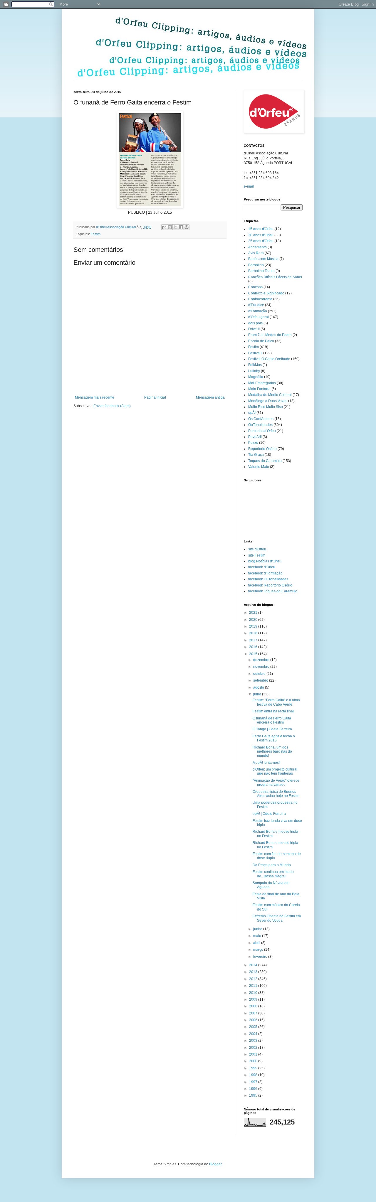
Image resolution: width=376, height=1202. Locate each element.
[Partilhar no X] (175, 227)
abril (257, 943)
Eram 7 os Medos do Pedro (270, 335)
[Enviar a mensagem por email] (164, 227)
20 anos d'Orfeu (260, 235)
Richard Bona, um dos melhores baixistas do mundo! (272, 751)
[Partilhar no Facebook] (181, 227)
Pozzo (253, 443)
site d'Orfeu (257, 549)
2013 (253, 972)
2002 (253, 1048)
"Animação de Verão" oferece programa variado (276, 782)
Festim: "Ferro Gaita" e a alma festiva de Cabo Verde (276, 702)
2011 (253, 986)
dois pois (255, 323)
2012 (253, 979)
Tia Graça (256, 455)
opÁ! (252, 413)
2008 (253, 1006)
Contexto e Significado (266, 293)
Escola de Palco (261, 341)
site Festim (256, 555)
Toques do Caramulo (265, 461)
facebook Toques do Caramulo (272, 591)
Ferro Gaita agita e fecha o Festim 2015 (274, 738)
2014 (253, 965)
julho (257, 694)
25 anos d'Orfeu (260, 241)
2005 (253, 1027)
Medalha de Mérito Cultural (270, 395)
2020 (253, 620)
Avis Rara (256, 253)
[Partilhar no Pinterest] (186, 227)
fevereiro (260, 957)
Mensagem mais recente (94, 397)
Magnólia (255, 377)
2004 (253, 1034)
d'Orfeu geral (258, 317)
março (258, 950)
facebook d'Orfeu (261, 567)
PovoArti (255, 437)
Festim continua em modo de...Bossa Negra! (273, 874)
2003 (253, 1041)
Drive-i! (254, 329)
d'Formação (257, 311)
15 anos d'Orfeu (260, 229)
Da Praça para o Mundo (272, 865)
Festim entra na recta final (273, 711)
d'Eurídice (256, 305)
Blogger (215, 1164)
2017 (253, 640)
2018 (253, 633)
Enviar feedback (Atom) (112, 406)
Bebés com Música (263, 259)
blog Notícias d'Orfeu (264, 561)
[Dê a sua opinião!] (170, 227)
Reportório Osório (262, 449)
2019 (253, 626)
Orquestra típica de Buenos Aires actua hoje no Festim (276, 794)
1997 (253, 1082)
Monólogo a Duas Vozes (267, 401)
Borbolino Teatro (261, 271)
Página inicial (155, 397)
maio (257, 936)
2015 (253, 654)
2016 (253, 647)
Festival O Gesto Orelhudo (269, 359)
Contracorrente (260, 299)
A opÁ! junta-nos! (266, 763)
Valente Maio (258, 467)
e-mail (249, 186)
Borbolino (256, 265)
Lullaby (254, 371)
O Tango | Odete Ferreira (272, 729)
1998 (253, 1075)
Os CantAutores (260, 419)
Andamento (257, 247)
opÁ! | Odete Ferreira (269, 814)
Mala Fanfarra (259, 389)
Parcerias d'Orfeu (262, 431)
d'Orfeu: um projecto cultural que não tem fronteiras (275, 771)
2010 (253, 993)
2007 (253, 1013)
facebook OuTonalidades (268, 579)
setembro (261, 680)
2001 (253, 1054)
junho (258, 929)
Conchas (255, 287)
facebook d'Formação (265, 573)
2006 (253, 1020)
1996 (253, 1089)
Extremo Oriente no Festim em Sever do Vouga (277, 918)
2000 (253, 1061)
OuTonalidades (260, 425)
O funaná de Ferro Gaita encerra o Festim (272, 720)
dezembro (261, 660)
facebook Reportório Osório (270, 585)
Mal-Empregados (262, 383)
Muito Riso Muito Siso (265, 407)
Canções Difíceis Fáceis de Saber (275, 277)
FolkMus (255, 365)
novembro (261, 667)
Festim (95, 234)
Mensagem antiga (210, 397)
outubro (259, 674)
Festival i (255, 353)
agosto (259, 687)
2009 (253, 999)
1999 (253, 1068)
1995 (253, 1095)
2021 (253, 613)
